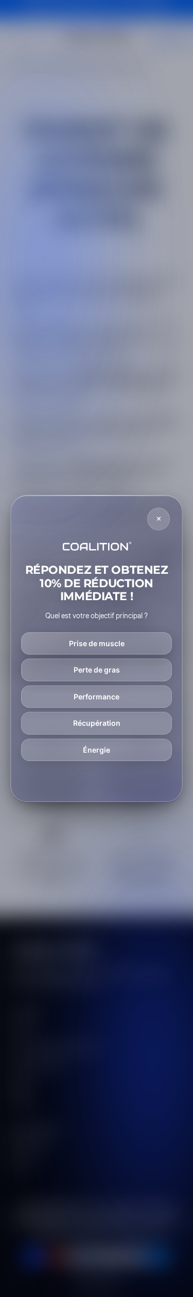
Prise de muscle (97, 643)
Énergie (96, 749)
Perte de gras (97, 669)
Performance (96, 696)
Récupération (96, 723)
